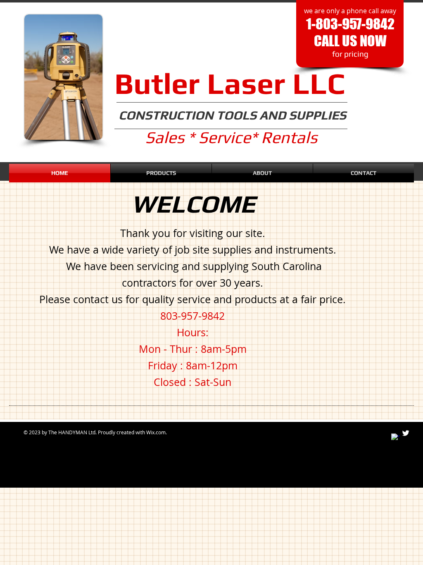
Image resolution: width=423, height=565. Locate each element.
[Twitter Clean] (406, 433)
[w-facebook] (395, 437)
